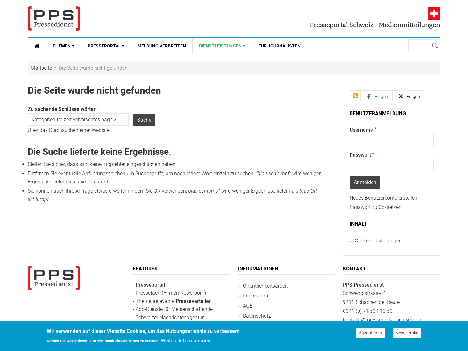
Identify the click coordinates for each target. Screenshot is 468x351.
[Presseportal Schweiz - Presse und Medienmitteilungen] (54, 18)
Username (361, 130)
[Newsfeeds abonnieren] (355, 95)
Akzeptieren (370, 332)
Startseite (41, 68)
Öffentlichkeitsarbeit (265, 286)
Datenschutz (257, 316)
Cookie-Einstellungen (378, 241)
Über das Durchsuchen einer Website (69, 130)
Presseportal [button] (104, 45)
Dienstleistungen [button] (220, 45)
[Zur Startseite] (37, 46)
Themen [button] (62, 45)
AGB (248, 306)
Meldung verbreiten (162, 45)
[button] (377, 95)
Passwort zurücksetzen (375, 207)
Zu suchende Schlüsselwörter (62, 109)
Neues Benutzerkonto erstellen (383, 198)
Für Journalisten (280, 45)
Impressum (255, 296)
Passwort (360, 155)
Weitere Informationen (185, 340)
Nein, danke (406, 332)
